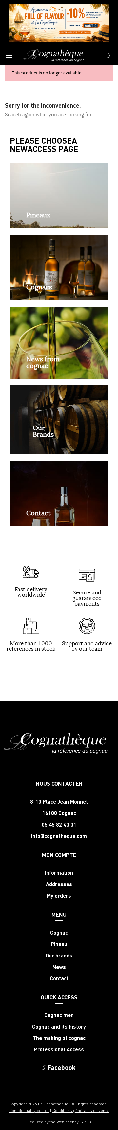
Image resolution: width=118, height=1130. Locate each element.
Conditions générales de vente (80, 1110)
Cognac (59, 932)
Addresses (59, 884)
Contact (38, 513)
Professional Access (59, 1049)
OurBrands (43, 431)
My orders (59, 895)
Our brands (59, 955)
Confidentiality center (29, 1110)
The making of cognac (59, 1038)
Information (59, 872)
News (59, 967)
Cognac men (59, 1015)
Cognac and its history (59, 1026)
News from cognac (43, 362)
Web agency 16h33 (73, 1121)
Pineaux (38, 215)
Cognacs (39, 287)
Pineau (59, 944)
